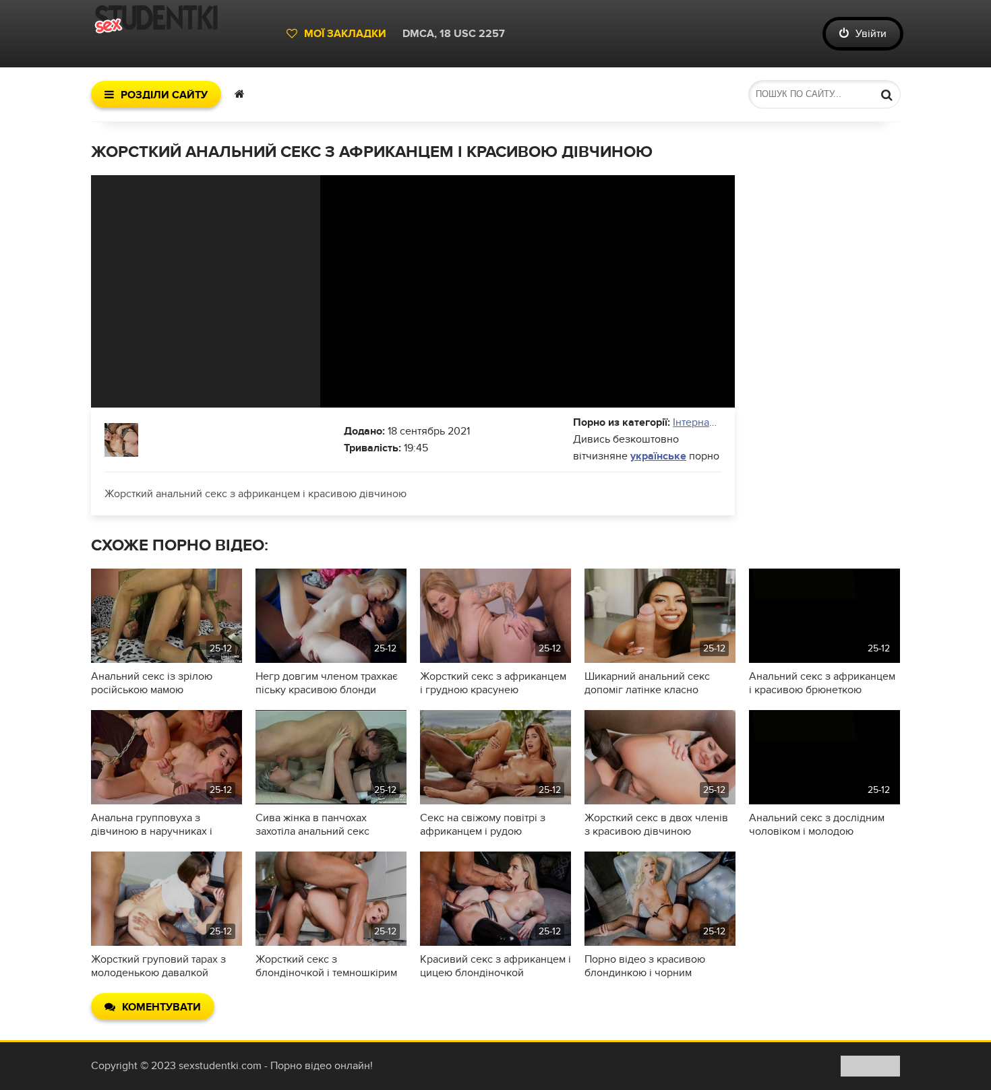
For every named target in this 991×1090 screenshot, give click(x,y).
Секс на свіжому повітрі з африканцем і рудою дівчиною (482, 824)
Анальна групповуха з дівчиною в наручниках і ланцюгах (151, 824)
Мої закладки (345, 33)
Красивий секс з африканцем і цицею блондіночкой (495, 966)
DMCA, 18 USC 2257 (453, 33)
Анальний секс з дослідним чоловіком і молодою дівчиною (816, 824)
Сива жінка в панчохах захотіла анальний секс (312, 824)
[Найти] (886, 94)
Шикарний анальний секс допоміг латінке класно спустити (647, 683)
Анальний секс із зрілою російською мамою (151, 683)
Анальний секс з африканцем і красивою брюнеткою (822, 683)
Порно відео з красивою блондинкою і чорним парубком (644, 966)
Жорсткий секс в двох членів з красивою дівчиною (656, 824)
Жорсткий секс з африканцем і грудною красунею (493, 683)
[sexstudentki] (182, 33)
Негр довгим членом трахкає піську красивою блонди (327, 683)
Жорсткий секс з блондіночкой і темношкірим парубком (326, 966)
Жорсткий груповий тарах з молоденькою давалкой (158, 966)
